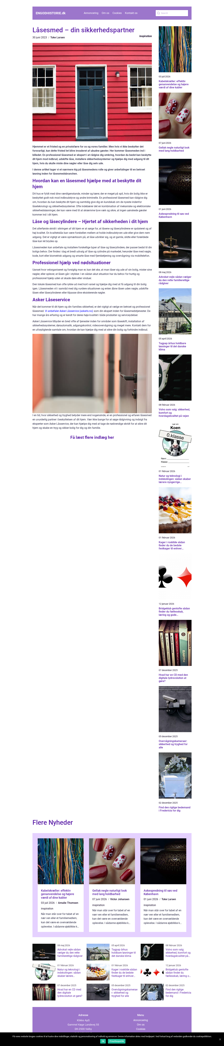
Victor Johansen (119, 899)
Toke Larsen (57, 37)
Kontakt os (131, 13)
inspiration (145, 36)
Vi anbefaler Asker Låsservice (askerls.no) (69, 311)
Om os (105, 13)
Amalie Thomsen (68, 902)
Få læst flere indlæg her (92, 437)
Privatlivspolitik (117, 1041)
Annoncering (91, 13)
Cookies (117, 13)
